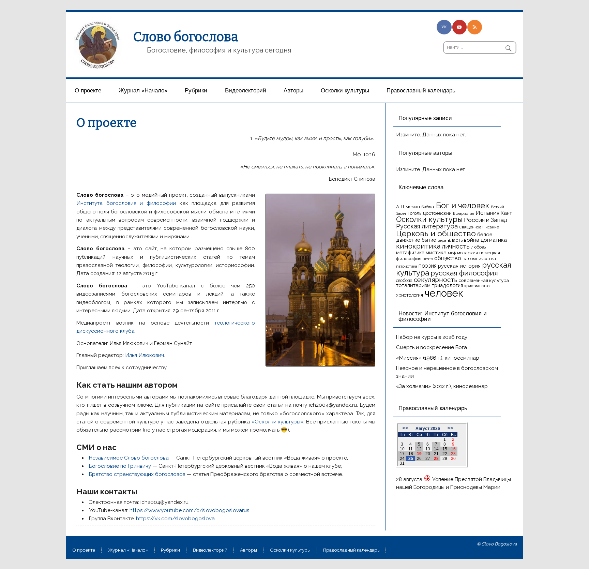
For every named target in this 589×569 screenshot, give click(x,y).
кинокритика (418, 246)
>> (450, 428)
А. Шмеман (408, 206)
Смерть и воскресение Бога (431, 347)
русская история (459, 266)
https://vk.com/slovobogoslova (175, 518)
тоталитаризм (413, 285)
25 (410, 458)
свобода (404, 280)
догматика (494, 240)
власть (455, 240)
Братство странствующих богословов (137, 474)
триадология (447, 285)
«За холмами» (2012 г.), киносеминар (442, 386)
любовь (478, 247)
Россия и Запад (486, 219)
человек (443, 293)
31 (402, 463)
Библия (428, 207)
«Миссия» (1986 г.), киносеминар (437, 358)
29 (444, 458)
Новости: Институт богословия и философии (442, 316)
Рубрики (196, 90)
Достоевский (437, 213)
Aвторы (293, 90)
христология (409, 295)
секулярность (435, 279)
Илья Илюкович (144, 355)
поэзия (428, 266)
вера (442, 240)
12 (419, 449)
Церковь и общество (436, 233)
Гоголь (414, 213)
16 (453, 449)
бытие (429, 240)
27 (427, 458)
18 (410, 453)
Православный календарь (421, 90)
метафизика (410, 252)
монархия (467, 252)
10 (402, 449)
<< (405, 428)
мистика (436, 252)
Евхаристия (463, 213)
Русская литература (427, 226)
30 (453, 458)
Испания (487, 212)
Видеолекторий (245, 90)
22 (444, 453)
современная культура (484, 280)
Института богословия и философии (126, 203)
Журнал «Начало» (143, 90)
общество (447, 258)
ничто (428, 259)
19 (419, 453)
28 (436, 458)
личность (456, 246)
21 (436, 453)
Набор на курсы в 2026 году (431, 337)
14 (436, 449)
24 (402, 458)
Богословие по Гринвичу (120, 466)
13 (427, 449)
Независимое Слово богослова (129, 458)
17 (402, 453)
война (471, 240)
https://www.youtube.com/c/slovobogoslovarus (189, 510)
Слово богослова (185, 37)
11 (410, 449)
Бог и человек (462, 205)
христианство (476, 285)
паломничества (479, 258)
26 (419, 458)
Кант (506, 213)
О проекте (88, 90)
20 (427, 453)
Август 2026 (428, 428)
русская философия (464, 273)
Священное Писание (479, 227)
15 (444, 449)
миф (452, 253)
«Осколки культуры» (278, 422)
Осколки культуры (345, 90)
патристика (406, 266)
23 (453, 453)
